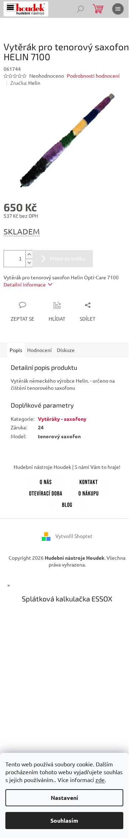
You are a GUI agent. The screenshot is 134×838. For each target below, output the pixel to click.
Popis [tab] (16, 350)
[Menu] (118, 9)
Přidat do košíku (67, 258)
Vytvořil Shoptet (74, 536)
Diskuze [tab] (66, 350)
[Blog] (67, 503)
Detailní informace (25, 284)
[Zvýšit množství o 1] (29, 254)
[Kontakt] (88, 480)
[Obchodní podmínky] (88, 492)
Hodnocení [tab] (39, 350)
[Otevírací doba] (46, 492)
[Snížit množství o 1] (29, 263)
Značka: (25, 82)
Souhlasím (64, 820)
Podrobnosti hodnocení (93, 75)
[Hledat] (80, 9)
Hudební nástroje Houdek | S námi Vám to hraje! (67, 467)
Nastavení (64, 797)
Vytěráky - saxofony (62, 418)
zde (100, 779)
